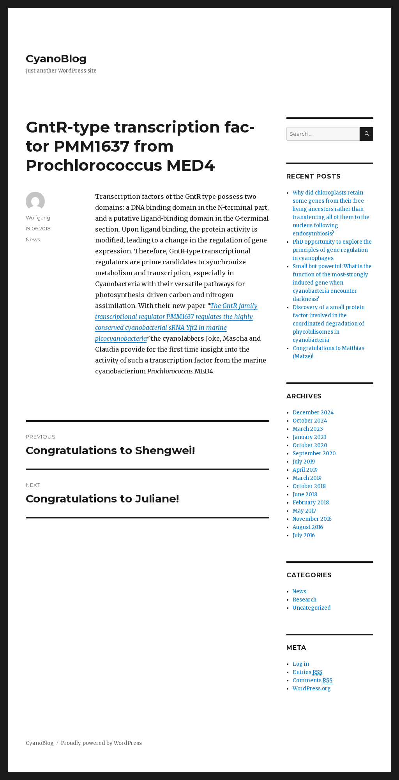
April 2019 (305, 470)
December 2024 (313, 412)
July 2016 (304, 535)
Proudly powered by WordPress (101, 743)
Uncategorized (312, 608)
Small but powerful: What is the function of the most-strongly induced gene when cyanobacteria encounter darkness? (332, 282)
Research (304, 599)
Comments (312, 680)
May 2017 (304, 511)
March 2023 (308, 429)
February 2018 (311, 502)
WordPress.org (312, 688)
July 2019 (304, 461)
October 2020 (310, 445)
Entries (307, 672)
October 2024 (310, 420)
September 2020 (314, 453)
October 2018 (309, 486)
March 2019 (307, 478)
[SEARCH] (366, 134)
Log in (301, 664)
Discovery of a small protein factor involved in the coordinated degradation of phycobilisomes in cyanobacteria (329, 323)
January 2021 (309, 437)
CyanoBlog (56, 58)
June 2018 (305, 494)
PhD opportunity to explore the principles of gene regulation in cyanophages (332, 250)
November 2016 (312, 519)
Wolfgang (38, 217)
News (33, 239)
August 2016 (308, 527)
